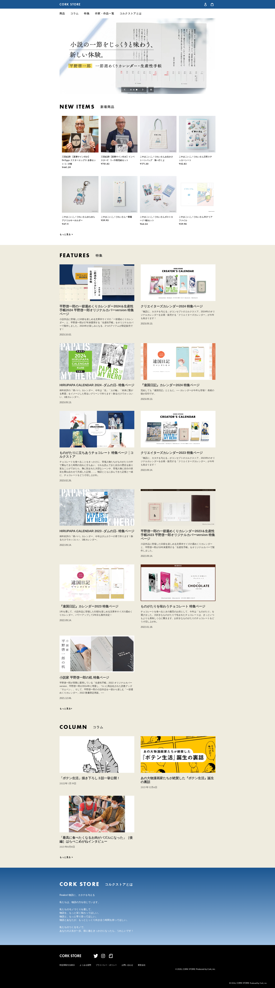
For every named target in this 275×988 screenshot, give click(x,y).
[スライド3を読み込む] (137, 90)
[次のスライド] (142, 89)
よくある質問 (85, 965)
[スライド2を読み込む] (134, 90)
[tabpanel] (137, 56)
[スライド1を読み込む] (131, 90)
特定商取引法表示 (67, 965)
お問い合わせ (127, 965)
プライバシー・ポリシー (106, 965)
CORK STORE (70, 4)
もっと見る (66, 234)
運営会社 (141, 965)
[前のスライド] (124, 89)
